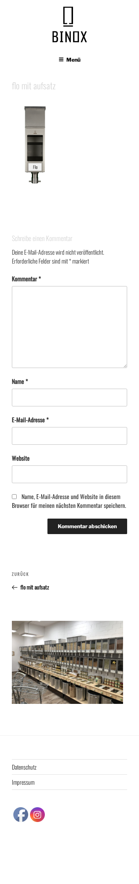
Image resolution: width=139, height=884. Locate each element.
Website (21, 458)
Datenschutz (24, 767)
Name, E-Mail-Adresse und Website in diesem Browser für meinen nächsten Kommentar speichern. (69, 501)
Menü (73, 59)
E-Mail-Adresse (30, 419)
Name (20, 381)
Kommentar (26, 278)
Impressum (23, 782)
